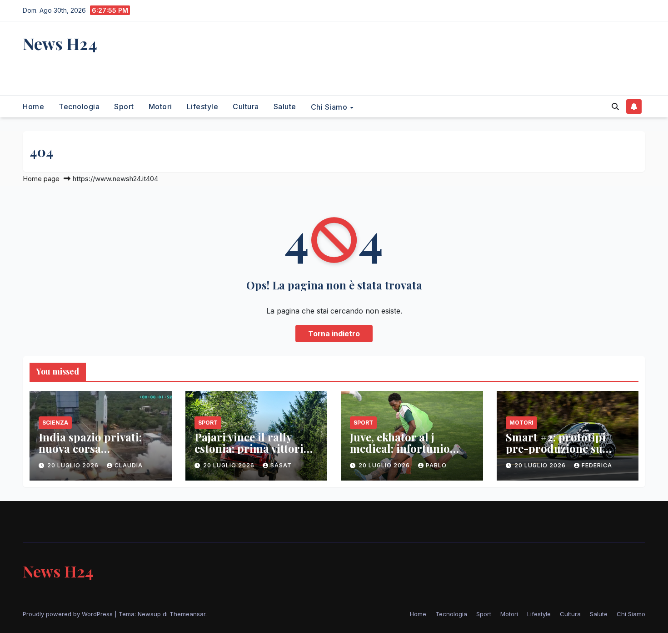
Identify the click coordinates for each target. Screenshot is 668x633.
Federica (597, 465)
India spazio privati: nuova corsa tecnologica (90, 448)
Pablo (436, 465)
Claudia (129, 465)
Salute (285, 106)
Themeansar (187, 614)
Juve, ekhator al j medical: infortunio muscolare (400, 448)
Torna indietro (334, 333)
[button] (615, 106)
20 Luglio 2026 (73, 465)
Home (33, 106)
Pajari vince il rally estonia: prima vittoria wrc (251, 448)
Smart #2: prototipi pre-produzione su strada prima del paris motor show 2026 (564, 454)
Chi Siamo (330, 106)
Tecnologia (79, 106)
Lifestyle (203, 106)
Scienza (55, 422)
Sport (124, 106)
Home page (41, 178)
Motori (160, 106)
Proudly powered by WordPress (69, 614)
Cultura (246, 106)
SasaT (281, 465)
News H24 (60, 43)
